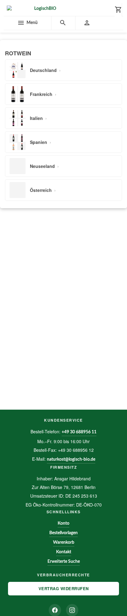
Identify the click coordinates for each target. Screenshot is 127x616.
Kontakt (63, 552)
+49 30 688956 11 (79, 432)
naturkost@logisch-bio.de (71, 459)
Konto (63, 523)
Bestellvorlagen (63, 533)
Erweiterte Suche (63, 561)
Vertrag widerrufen (64, 588)
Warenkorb (63, 542)
